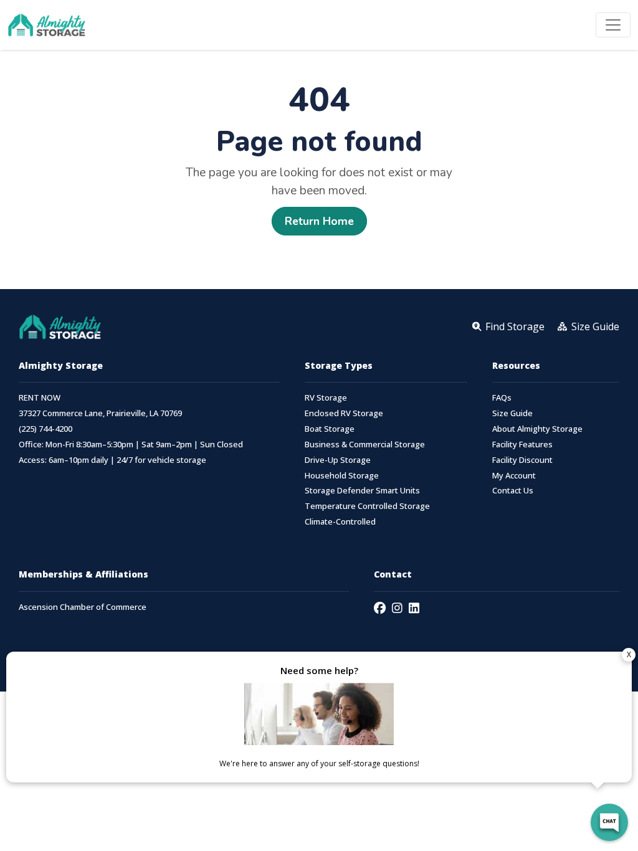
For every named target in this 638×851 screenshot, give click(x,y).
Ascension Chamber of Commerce (82, 607)
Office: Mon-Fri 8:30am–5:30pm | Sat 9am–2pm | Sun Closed (131, 444)
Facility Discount (522, 460)
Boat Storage (330, 429)
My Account (514, 475)
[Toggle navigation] (613, 24)
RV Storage (326, 397)
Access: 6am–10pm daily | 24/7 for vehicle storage (112, 460)
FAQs (502, 397)
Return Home (319, 221)
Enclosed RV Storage (344, 413)
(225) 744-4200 (45, 429)
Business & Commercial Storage (365, 444)
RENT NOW (39, 397)
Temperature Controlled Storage (367, 506)
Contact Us (512, 490)
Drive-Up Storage (338, 460)
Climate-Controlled (340, 521)
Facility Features (522, 444)
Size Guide (512, 413)
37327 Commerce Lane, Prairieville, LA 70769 (100, 413)
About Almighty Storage (537, 429)
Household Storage (342, 475)
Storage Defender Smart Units (362, 490)
